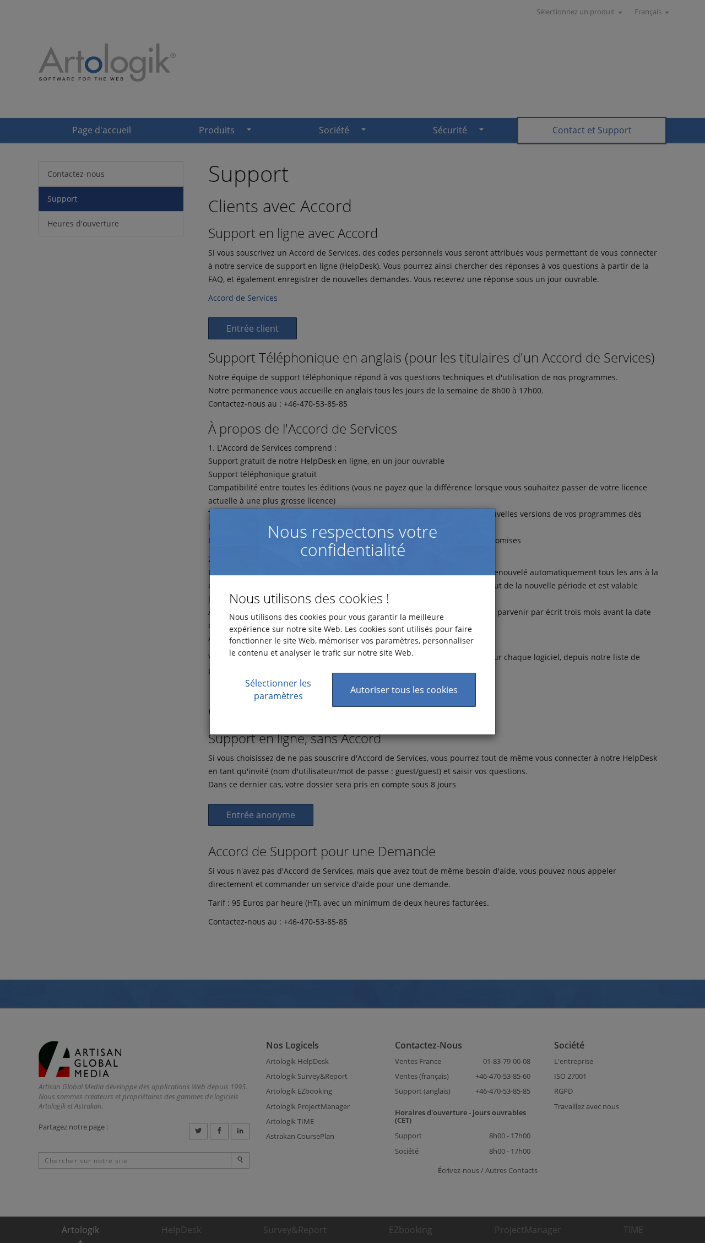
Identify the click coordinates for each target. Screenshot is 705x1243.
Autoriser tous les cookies (404, 690)
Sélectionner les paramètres (278, 689)
